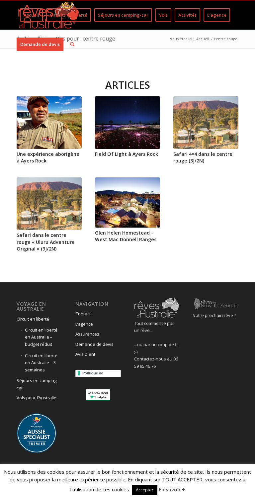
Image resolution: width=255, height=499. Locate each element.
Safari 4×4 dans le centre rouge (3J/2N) (202, 157)
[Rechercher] (72, 44)
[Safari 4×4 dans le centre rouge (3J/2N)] (205, 122)
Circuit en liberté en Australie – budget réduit (41, 337)
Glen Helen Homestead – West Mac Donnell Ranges (125, 236)
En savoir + (172, 489)
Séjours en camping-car (37, 383)
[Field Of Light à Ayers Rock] (127, 122)
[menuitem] (31, 15)
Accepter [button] (144, 490)
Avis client (85, 354)
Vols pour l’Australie (36, 398)
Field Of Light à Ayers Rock (126, 154)
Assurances (87, 334)
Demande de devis (94, 344)
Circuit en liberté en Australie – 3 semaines (41, 362)
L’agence (84, 324)
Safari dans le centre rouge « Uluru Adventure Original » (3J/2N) (46, 241)
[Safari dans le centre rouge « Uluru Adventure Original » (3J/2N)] (49, 203)
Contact (83, 314)
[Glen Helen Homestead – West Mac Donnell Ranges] (127, 202)
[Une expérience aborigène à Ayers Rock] (49, 122)
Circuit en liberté (33, 319)
